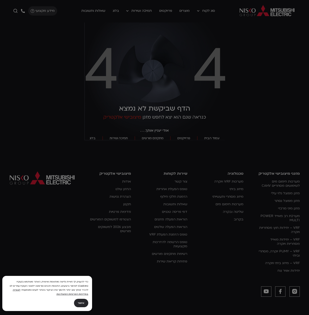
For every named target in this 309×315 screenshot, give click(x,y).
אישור (81, 303)
